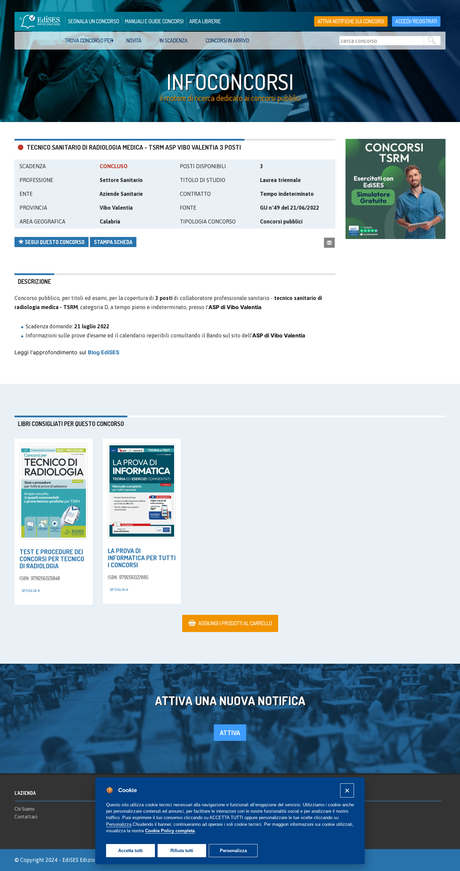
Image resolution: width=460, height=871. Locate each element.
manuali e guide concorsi (154, 21)
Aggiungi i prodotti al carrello (235, 623)
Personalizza (233, 850)
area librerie (205, 21)
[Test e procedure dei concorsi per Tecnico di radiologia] (53, 491)
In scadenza (174, 40)
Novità (133, 40)
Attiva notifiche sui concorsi (351, 21)
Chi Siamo (24, 809)
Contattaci (25, 816)
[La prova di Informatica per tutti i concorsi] (141, 491)
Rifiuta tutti (181, 850)
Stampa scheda (113, 242)
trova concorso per (89, 40)
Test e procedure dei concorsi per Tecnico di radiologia (52, 558)
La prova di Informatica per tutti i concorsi (142, 557)
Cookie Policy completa (170, 830)
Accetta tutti (130, 850)
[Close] (347, 790)
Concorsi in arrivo (227, 40)
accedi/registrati (416, 21)
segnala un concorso (93, 21)
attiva (230, 732)
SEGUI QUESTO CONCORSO (54, 242)
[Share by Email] (329, 242)
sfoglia (30, 590)
